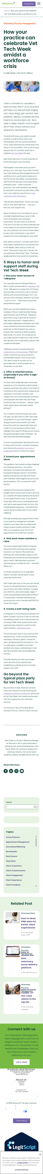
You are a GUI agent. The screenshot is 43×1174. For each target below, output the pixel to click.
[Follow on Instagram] (28, 1129)
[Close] (40, 1154)
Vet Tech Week (17, 153)
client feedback (13, 885)
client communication (15, 870)
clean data (11, 861)
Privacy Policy (9, 1106)
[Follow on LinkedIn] (21, 1129)
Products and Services (21, 1069)
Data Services (22, 1074)
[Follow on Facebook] (13, 1129)
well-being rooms (23, 628)
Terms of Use (21, 1106)
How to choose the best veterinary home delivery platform (29, 960)
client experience (14, 880)
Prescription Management (21, 1071)
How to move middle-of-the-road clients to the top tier (28, 995)
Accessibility (21, 1108)
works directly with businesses (16, 352)
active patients (13, 837)
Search (9, 802)
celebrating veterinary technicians (17, 693)
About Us (21, 1079)
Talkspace (32, 286)
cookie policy (22, 1163)
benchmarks (11, 851)
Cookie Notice (33, 1106)
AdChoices (10, 1108)
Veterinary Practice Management (20, 23)
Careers (21, 1081)
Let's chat (21, 1062)
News (22, 1084)
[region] (21, 1162)
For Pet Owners (21, 1091)
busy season (11, 856)
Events (21, 1083)
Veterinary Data (28, 913)
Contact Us (21, 1090)
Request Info (28, 4)
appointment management (18, 842)
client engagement (14, 875)
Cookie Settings (21, 1121)
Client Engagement (21, 1073)
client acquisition (14, 865)
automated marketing (15, 846)
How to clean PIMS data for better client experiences (28, 923)
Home (6, 10)
